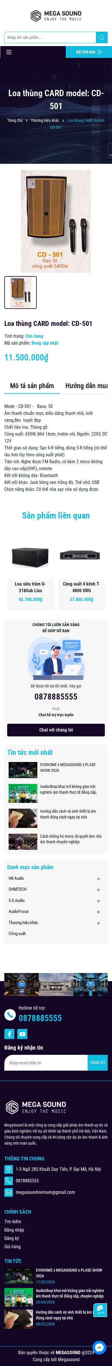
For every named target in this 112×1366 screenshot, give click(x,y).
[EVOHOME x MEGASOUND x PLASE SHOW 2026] (23, 769)
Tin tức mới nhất (30, 752)
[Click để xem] (56, 221)
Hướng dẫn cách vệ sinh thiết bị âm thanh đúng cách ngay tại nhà (68, 814)
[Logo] (56, 16)
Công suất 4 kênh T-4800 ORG (81, 587)
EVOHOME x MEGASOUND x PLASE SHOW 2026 (68, 767)
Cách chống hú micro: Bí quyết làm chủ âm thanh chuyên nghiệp (71, 839)
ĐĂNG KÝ (97, 1062)
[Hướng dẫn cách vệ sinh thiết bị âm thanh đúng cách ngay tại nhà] (23, 818)
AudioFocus (19, 911)
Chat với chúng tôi (56, 730)
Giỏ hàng (12, 1246)
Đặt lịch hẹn (86, 52)
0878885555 (56, 697)
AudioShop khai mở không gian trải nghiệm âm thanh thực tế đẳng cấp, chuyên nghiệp (68, 789)
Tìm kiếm (12, 1221)
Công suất (17, 933)
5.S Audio (17, 900)
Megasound (69, 1359)
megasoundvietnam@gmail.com (45, 1192)
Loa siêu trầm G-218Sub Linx (30, 587)
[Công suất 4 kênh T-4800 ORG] (81, 556)
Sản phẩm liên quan (56, 515)
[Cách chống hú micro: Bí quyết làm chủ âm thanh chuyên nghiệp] (23, 841)
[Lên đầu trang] (100, 1330)
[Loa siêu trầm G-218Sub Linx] (30, 556)
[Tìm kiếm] (101, 37)
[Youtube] (22, 1034)
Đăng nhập (14, 1230)
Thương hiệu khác (23, 922)
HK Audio (16, 878)
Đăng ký (11, 1238)
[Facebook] (9, 1034)
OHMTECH (17, 889)
